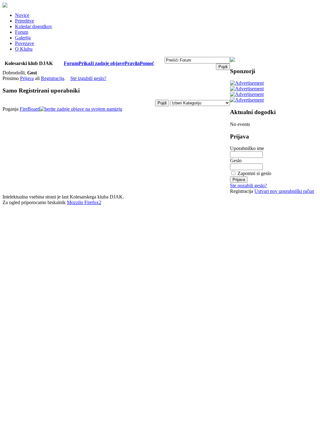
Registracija (52, 78)
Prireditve (24, 20)
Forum (21, 32)
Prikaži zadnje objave (101, 63)
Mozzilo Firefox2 (84, 202)
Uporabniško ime (247, 148)
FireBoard (30, 109)
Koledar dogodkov (33, 26)
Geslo (236, 160)
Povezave (24, 43)
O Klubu (23, 49)
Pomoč (147, 63)
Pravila (132, 63)
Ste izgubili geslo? (88, 78)
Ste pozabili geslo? (248, 185)
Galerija (23, 37)
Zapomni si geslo (254, 173)
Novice (22, 15)
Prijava (27, 78)
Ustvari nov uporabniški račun (284, 191)
